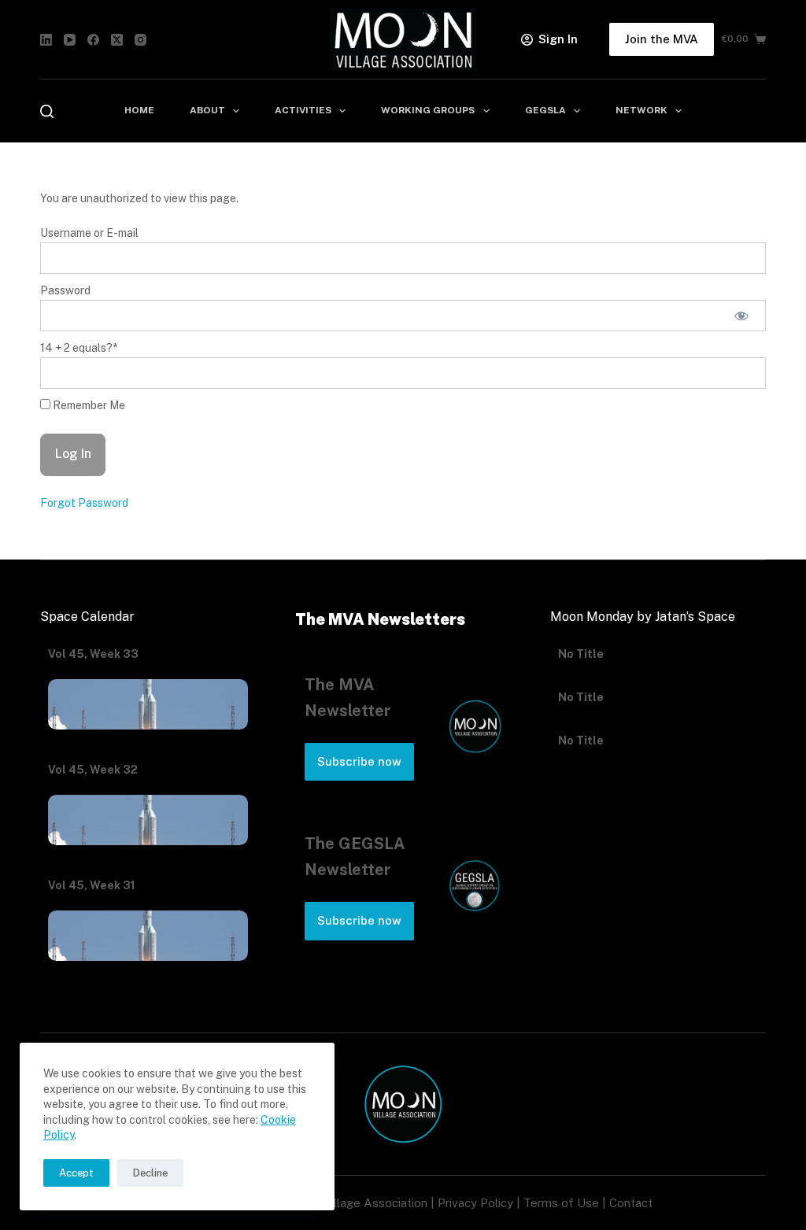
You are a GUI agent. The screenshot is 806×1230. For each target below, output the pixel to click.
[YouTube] (70, 40)
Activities (303, 110)
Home (139, 110)
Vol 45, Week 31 (91, 885)
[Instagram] (140, 40)
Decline (150, 1173)
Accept (76, 1173)
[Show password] (741, 315)
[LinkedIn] (46, 40)
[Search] (47, 111)
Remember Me (87, 405)
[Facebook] (93, 40)
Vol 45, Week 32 (93, 769)
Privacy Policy (475, 1203)
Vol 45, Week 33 (93, 654)
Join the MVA (661, 39)
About (207, 110)
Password (65, 290)
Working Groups (428, 110)
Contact (631, 1203)
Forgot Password (84, 503)
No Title (581, 670)
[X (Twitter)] (117, 40)
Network (641, 110)
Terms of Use (561, 1203)
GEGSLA (545, 110)
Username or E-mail (89, 233)
